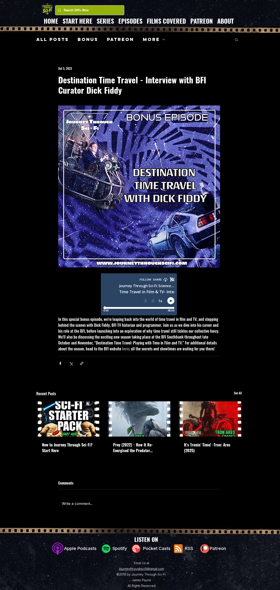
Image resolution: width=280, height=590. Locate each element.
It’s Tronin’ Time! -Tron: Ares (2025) (207, 447)
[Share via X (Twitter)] (71, 363)
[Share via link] (82, 363)
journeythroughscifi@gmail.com (141, 569)
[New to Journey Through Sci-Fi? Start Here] (68, 419)
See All (238, 393)
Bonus (88, 39)
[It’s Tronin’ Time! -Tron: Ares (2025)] (210, 419)
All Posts (52, 39)
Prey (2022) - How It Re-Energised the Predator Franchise (133, 447)
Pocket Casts (158, 548)
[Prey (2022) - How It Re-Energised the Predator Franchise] (139, 419)
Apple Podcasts (79, 548)
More (151, 39)
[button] (236, 39)
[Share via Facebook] (60, 363)
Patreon (120, 39)
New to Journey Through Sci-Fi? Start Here (67, 447)
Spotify (119, 548)
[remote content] (139, 294)
